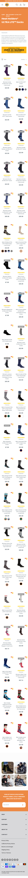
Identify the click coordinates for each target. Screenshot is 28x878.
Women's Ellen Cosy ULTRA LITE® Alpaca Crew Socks (21, 676)
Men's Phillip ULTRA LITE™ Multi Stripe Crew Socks (7, 243)
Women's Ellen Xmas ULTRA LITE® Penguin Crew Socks (7, 644)
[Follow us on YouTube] (12, 860)
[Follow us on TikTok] (15, 860)
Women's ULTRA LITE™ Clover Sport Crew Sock (21, 546)
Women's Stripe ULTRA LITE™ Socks (21, 148)
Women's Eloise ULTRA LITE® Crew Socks (21, 611)
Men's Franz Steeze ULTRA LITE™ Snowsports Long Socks (21, 312)
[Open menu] (2, 4)
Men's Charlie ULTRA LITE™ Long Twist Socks (21, 243)
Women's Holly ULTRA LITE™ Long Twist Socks (7, 212)
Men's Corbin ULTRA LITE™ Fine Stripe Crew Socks (21, 375)
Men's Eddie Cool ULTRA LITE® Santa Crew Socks (7, 739)
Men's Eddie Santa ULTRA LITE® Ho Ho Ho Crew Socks (21, 707)
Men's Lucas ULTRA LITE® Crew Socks (7, 610)
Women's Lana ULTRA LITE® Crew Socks (21, 344)
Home (3, 14)
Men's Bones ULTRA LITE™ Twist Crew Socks (7, 577)
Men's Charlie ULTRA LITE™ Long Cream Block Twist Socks (7, 408)
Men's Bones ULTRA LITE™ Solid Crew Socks (21, 477)
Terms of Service (6, 853)
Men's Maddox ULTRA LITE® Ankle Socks (7, 443)
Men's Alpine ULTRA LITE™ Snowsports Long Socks (7, 511)
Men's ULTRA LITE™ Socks (21, 82)
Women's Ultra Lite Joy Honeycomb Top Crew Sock (7, 545)
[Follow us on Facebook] (2, 860)
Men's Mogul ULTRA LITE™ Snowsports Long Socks (7, 477)
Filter (5, 59)
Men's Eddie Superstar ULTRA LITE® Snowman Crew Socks (7, 705)
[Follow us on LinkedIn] (17, 860)
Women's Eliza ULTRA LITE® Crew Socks (21, 641)
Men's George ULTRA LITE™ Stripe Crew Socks (21, 443)
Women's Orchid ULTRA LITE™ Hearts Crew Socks (21, 180)
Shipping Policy (6, 850)
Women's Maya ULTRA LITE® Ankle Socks (7, 278)
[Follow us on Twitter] (5, 860)
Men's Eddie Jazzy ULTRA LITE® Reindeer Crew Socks (21, 740)
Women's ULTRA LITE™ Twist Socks (7, 115)
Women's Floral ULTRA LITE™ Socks (7, 179)
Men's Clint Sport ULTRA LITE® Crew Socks (7, 673)
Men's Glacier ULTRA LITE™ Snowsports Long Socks (21, 511)
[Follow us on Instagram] (7, 860)
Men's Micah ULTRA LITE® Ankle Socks (7, 340)
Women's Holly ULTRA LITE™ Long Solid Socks (21, 212)
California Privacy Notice (8, 843)
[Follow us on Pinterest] (10, 860)
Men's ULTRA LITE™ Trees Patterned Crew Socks (21, 408)
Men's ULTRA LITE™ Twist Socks (21, 115)
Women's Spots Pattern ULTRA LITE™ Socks (7, 149)
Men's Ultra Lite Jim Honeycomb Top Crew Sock (21, 576)
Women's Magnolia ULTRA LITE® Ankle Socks (7, 311)
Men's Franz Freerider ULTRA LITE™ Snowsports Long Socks (21, 279)
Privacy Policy (5, 840)
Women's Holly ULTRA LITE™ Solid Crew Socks (7, 83)
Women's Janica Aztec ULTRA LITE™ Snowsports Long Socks (7, 376)
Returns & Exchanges (7, 846)
